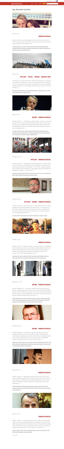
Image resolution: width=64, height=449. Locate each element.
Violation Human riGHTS (18, 345)
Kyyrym (42, 173)
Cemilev (19, 131)
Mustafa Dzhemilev (17, 48)
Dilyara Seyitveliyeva (30, 173)
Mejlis (13, 175)
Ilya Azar (37, 173)
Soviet (39, 132)
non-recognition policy (41, 430)
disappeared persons (44, 256)
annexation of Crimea (17, 256)
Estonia (37, 131)
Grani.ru (36, 342)
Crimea (26, 131)
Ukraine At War (46, 77)
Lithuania (42, 131)
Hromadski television (43, 342)
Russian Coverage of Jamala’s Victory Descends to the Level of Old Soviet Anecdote (31, 30)
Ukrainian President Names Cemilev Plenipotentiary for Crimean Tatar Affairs (30, 411)
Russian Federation (33, 132)
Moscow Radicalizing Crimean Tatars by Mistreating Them (28, 154)
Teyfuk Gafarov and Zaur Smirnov (42, 388)
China (23, 131)
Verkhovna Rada (43, 215)
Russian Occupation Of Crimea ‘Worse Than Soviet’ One (28, 112)
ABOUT (32, 3)
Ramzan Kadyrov (25, 132)
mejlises (17, 344)
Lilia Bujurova (47, 173)
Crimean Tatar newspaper (22, 300)
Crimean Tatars (16, 90)
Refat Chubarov (38, 301)
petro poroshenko (28, 432)
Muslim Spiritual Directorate (22, 175)
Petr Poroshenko (19, 432)
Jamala (38, 46)
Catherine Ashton (36, 298)
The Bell (30, 77)
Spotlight (23, 77)
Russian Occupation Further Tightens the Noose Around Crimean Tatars (30, 279)
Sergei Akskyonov (42, 257)
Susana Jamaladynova (25, 50)
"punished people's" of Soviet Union (21, 46)
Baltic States (15, 342)
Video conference (16, 389)
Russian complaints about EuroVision (31, 48)
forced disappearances (17, 257)
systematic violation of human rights (42, 344)
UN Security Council (25, 134)
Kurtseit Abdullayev (21, 301)
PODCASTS (40, 3)
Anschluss (14, 131)
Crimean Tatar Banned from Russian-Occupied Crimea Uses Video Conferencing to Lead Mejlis (31, 367)
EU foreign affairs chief (40, 300)
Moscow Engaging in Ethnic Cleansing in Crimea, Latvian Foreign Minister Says (30, 323)
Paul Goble (30, 344)
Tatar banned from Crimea (27, 388)
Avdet (13, 298)
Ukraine (37, 77)
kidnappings (26, 257)
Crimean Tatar (21, 342)
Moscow (47, 131)
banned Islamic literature (21, 298)
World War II (28, 345)
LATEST (36, 3)
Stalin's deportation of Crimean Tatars (21, 92)
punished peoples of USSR (44, 90)
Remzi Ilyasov (41, 386)
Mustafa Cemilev (44, 46)
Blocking (29, 298)
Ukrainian (17, 134)
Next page (15, 435)
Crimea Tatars (33, 46)
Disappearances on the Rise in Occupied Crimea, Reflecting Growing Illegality (31, 236)
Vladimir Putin (33, 134)
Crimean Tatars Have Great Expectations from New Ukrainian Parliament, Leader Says (29, 196)
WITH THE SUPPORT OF (50, 1)
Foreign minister (29, 342)
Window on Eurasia (44, 36)
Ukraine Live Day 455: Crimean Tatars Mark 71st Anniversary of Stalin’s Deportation (30, 71)
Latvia (49, 342)
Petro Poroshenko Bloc (33, 215)
